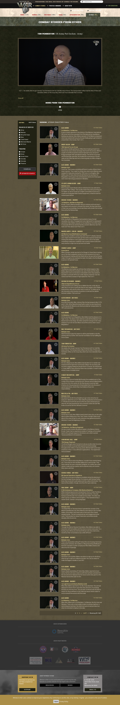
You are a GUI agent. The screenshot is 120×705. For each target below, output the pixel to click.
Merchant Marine (26, 142)
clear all (27, 169)
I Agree (56, 701)
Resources (50, 685)
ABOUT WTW (68, 6)
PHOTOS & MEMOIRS (55, 6)
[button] (60, 62)
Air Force (23, 144)
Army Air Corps (25, 135)
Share (20, 98)
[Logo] (96, 43)
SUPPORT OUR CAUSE (95, 10)
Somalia (23, 159)
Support (27, 689)
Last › (85, 613)
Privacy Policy (63, 701)
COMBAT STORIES (40, 6)
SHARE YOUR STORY (77, 10)
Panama (23, 163)
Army (22, 130)
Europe (23, 152)
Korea (22, 154)
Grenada (23, 161)
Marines (23, 132)
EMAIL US (92, 689)
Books (70, 685)
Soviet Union (24, 156)
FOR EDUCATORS (113, 6)
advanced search (28, 173)
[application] (60, 62)
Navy (22, 137)
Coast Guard (24, 139)
